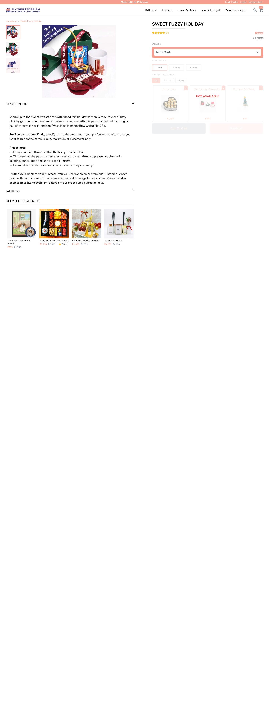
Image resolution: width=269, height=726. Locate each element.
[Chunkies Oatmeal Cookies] (86, 230)
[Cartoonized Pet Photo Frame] (21, 230)
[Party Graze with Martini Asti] (54, 230)
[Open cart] (261, 10)
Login (243, 2)
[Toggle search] (255, 10)
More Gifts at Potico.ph (134, 2)
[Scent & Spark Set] (118, 230)
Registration (255, 2)
